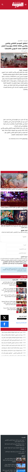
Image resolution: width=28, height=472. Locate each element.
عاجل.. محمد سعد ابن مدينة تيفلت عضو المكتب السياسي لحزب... (14, 452)
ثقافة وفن (20, 41)
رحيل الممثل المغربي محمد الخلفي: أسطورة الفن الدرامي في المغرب (14, 190)
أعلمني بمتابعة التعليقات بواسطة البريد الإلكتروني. (14, 261)
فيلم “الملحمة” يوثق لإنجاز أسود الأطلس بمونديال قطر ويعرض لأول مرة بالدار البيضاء (9, 283)
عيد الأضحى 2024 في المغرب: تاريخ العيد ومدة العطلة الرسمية (8, 295)
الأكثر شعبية (15, 280)
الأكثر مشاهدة (23, 280)
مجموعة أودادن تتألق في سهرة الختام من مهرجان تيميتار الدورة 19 (14, 208)
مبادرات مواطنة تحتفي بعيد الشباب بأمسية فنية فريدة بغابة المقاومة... (14, 444)
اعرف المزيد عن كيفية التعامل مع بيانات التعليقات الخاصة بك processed (14, 270)
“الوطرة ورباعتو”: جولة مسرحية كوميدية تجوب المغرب (9, 308)
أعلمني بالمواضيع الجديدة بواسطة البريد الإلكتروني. (14, 263)
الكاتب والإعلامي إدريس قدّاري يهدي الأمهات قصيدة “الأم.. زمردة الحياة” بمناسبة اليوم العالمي (9, 290)
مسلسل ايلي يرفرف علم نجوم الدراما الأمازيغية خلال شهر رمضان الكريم (14, 226)
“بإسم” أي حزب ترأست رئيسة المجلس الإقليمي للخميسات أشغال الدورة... (14, 441)
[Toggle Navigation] (26, 4)
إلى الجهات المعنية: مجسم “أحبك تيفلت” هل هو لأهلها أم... (14, 448)
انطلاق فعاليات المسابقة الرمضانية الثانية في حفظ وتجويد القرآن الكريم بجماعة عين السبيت (9, 303)
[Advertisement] (14, 24)
